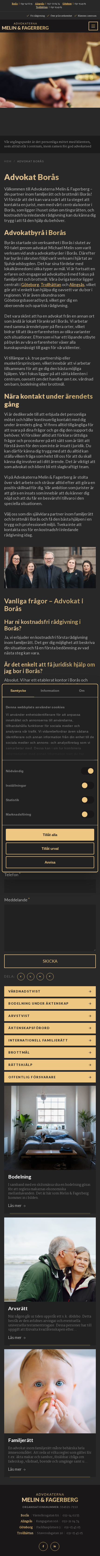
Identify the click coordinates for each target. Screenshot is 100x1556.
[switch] (87, 785)
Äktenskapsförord (29, 1028)
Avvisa (50, 862)
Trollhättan (51, 284)
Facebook (44, 1546)
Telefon (12, 874)
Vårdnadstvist (24, 991)
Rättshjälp (20, 1065)
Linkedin (56, 1546)
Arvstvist (19, 1016)
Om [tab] (81, 690)
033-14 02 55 (26, 4)
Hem (8, 161)
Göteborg (30, 284)
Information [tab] (50, 690)
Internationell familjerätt (38, 1040)
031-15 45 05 (80, 4)
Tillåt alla (50, 835)
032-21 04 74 (53, 4)
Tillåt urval (50, 848)
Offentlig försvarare (32, 1077)
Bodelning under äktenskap (38, 1003)
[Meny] (93, 26)
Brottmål (19, 1052)
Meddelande (17, 899)
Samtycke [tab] (18, 690)
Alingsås (76, 284)
